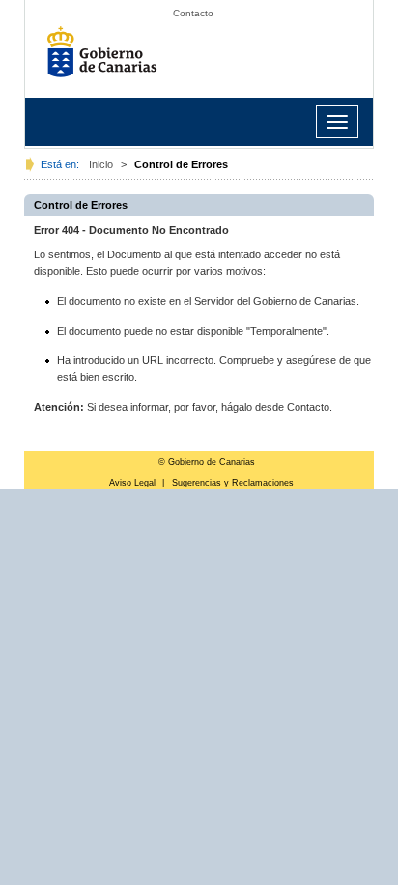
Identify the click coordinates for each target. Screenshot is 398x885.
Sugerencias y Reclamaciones (233, 482)
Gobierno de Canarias (107, 58)
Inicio (101, 164)
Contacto (193, 13)
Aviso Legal (132, 482)
